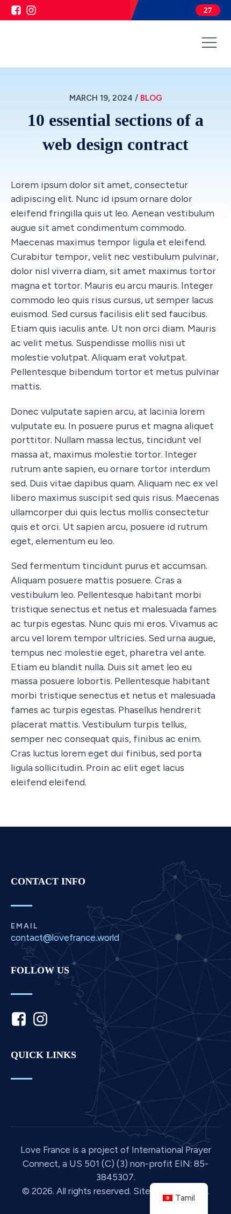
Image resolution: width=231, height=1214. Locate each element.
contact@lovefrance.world (65, 937)
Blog (151, 98)
